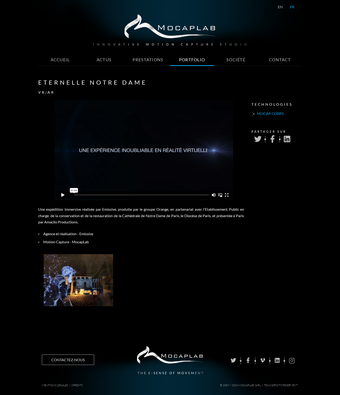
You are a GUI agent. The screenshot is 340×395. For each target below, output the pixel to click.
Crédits (77, 385)
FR (292, 7)
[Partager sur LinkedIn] (287, 139)
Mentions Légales (55, 385)
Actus (104, 59)
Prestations (148, 59)
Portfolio (192, 59)
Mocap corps (270, 113)
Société (235, 59)
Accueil (60, 59)
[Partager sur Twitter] (257, 139)
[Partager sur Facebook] (272, 139)
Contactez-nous (68, 360)
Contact (280, 59)
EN (280, 7)
